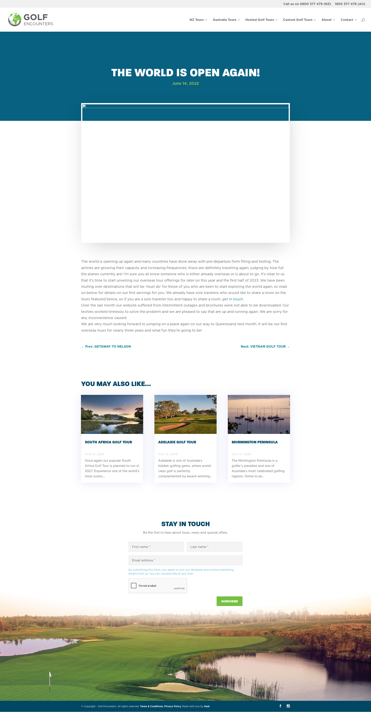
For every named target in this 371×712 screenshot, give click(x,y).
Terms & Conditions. (151, 706)
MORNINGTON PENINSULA (255, 442)
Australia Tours (224, 20)
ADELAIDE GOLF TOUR (177, 442)
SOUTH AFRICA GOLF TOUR (108, 442)
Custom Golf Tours (297, 20)
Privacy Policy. (172, 706)
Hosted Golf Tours (259, 20)
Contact (347, 20)
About (327, 20)
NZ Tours (197, 20)
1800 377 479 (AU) (350, 4)
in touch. (236, 299)
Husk (207, 706)
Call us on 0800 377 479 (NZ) (307, 4)
